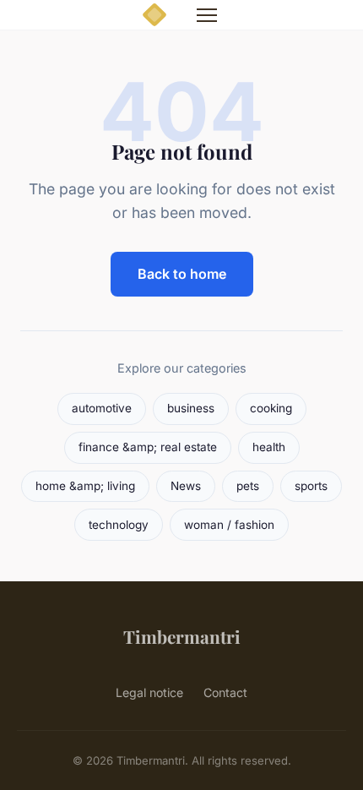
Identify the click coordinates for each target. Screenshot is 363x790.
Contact (225, 692)
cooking (271, 408)
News (186, 486)
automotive (102, 408)
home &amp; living (85, 486)
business (190, 408)
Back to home (182, 273)
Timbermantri (182, 636)
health (268, 447)
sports (311, 486)
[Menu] (207, 15)
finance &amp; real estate (148, 447)
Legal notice (149, 692)
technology (119, 524)
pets (247, 486)
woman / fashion (229, 524)
